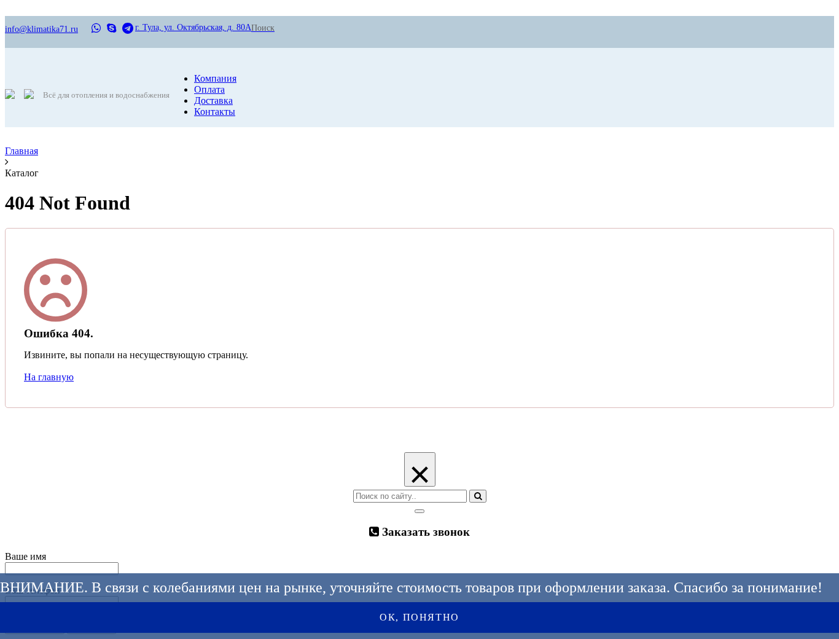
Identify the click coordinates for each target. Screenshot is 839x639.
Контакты (214, 111)
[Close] (419, 511)
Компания (215, 78)
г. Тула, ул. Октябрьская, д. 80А (193, 27)
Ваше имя (25, 556)
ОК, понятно (419, 617)
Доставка (213, 100)
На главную (49, 377)
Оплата (209, 89)
